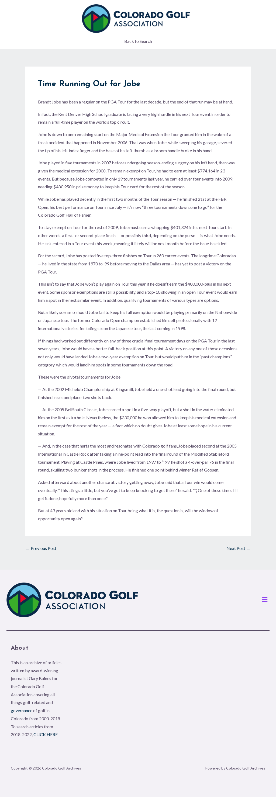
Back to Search (138, 41)
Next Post (238, 548)
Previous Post (41, 548)
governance (21, 710)
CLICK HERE (45, 734)
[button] (265, 600)
